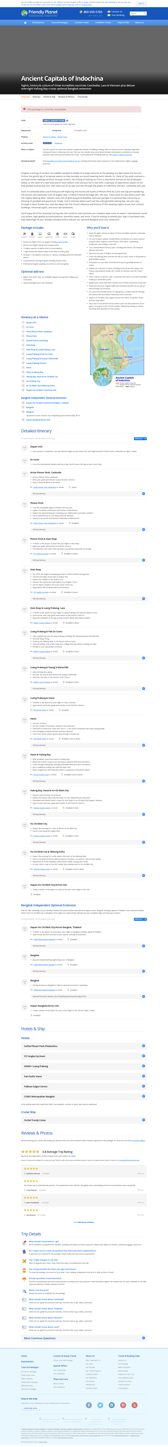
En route (30, 327)
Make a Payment (124, 1367)
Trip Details (82, 97)
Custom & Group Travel (64, 1356)
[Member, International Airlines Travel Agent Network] (72, 1421)
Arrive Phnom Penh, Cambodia (39, 331)
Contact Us (117, 11)
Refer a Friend (58, 1384)
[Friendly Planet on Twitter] (100, 1404)
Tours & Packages (59, 22)
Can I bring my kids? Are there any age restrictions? (52, 1269)
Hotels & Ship (49, 97)
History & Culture (49, 137)
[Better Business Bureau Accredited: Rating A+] (118, 1423)
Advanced (58, 143)
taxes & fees (63, 242)
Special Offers (60, 1365)
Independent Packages (29, 1382)
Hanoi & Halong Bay (34, 372)
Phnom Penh (31, 336)
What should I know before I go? (44, 1241)
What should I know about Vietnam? (45, 1317)
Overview (25, 97)
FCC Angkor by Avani (41, 554)
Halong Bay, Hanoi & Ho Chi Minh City (42, 376)
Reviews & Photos (66, 97)
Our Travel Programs (93, 1371)
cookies (59, 5)
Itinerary (36, 97)
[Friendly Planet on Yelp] (134, 1404)
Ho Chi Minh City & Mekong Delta (40, 385)
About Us (139, 22)
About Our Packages (28, 1389)
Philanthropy (90, 1385)
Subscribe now (30, 1408)
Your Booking (118, 15)
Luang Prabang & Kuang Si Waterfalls (42, 358)
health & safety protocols (122, 155)
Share (142, 1173)
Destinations (38, 22)
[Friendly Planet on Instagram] (112, 1404)
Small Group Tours (28, 1375)
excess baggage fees (121, 1435)
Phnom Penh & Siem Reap (37, 340)
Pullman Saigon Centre (41, 808)
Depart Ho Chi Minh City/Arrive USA (41, 390)
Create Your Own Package (63, 1360)
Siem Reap (30, 345)
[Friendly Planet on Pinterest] (123, 1404)
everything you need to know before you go (63, 161)
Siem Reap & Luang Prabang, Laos (40, 349)
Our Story (89, 1364)
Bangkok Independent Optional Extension (43, 397)
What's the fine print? (39, 1290)
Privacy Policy (86, 5)
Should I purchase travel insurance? (45, 1278)
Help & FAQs (123, 22)
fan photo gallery (138, 1140)
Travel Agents (123, 1388)
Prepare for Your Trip (126, 1374)
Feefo (73, 1156)
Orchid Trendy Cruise (41, 775)
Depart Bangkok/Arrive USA (38, 420)
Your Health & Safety (125, 1378)
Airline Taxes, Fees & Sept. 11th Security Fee (85, 1435)
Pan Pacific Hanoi (39, 710)
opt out (71, 5)
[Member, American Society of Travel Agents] (49, 1421)
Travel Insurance (124, 1385)
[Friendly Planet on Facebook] (89, 1404)
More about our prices (65, 1438)
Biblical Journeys (27, 1385)
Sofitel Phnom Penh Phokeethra (44, 487)
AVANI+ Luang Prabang (41, 623)
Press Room (90, 1381)
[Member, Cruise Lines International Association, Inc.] (95, 1423)
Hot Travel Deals (59, 1370)
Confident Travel (103, 22)
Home (24, 1356)
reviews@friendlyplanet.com (129, 1160)
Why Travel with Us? (93, 1360)
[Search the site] (145, 13)
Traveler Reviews (92, 1374)
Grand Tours (62, 137)
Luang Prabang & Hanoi (36, 363)
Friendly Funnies (91, 1388)
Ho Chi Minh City (33, 381)
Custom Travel (82, 22)
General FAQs (123, 1371)
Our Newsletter (59, 1374)
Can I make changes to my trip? (43, 1260)
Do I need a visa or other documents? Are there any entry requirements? (62, 1250)
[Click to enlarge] (117, 356)
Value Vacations (27, 1379)
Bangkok (30, 407)
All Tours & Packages (29, 1372)
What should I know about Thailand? (46, 1308)
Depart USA (31, 322)
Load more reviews (85, 1222)
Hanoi (28, 367)
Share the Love (60, 1379)
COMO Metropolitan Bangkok (44, 939)
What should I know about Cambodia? (46, 1299)
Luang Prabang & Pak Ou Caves (39, 354)
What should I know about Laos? (44, 1327)
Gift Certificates (59, 1387)
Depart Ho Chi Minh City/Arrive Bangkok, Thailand (47, 403)
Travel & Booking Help (129, 1356)
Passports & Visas (124, 1381)
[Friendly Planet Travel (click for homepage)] (39, 13)
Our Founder (90, 1367)
